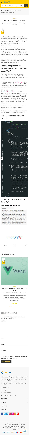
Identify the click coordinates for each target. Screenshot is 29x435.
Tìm (26, 5)
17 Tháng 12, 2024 (22, 292)
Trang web (3, 350)
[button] (10, 307)
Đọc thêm (14, 303)
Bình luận (3, 321)
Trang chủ (3, 10)
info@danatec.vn (7, 390)
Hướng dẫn (9, 10)
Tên (2, 338)
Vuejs (20, 10)
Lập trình (15, 10)
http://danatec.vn (7, 392)
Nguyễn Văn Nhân (10, 292)
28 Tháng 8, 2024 (8, 23)
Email (2, 344)
